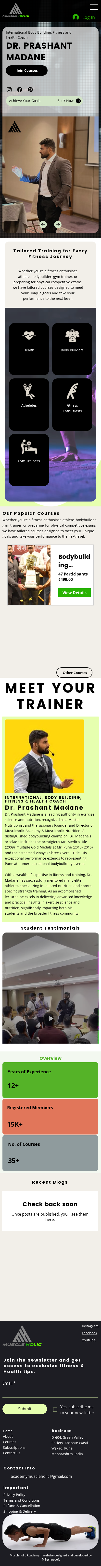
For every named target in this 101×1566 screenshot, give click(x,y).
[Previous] (43, 224)
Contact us (11, 1453)
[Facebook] (19, 89)
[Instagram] (9, 89)
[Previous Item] (11, 988)
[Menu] (94, 7)
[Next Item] (89, 988)
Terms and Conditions (21, 1500)
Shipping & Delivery (19, 1511)
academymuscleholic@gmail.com (41, 1476)
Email (9, 1383)
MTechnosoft (51, 1559)
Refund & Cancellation (21, 1505)
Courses (9, 1441)
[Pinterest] (30, 89)
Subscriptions (14, 1447)
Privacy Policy (14, 1494)
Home (8, 1431)
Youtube (89, 1340)
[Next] (58, 224)
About (8, 1436)
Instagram (90, 1326)
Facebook (89, 1333)
